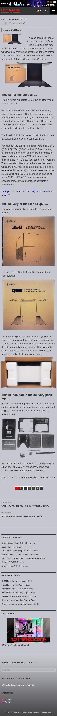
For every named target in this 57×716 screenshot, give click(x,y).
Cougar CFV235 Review (12, 562)
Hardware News (10, 575)
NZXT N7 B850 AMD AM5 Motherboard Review (23, 558)
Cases (4, 19)
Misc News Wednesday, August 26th (18, 592)
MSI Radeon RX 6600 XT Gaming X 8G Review (22, 515)
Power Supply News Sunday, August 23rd (20, 604)
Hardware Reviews (17, 19)
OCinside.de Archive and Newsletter (18, 685)
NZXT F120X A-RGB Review (14, 566)
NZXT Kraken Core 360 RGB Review (18, 543)
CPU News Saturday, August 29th (16, 581)
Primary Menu (53, 10)
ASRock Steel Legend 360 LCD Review (19, 554)
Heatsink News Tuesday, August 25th (18, 596)
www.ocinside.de (30, 712)
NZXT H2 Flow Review (11, 547)
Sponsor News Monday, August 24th (18, 600)
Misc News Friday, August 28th (15, 585)
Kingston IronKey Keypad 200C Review (19, 551)
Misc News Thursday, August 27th (17, 588)
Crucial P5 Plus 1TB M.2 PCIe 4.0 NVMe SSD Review (25, 504)
